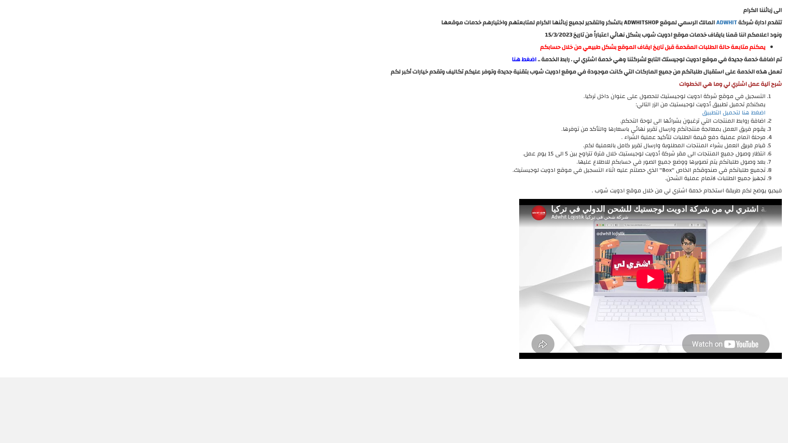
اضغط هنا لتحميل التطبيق (733, 112)
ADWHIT (726, 22)
